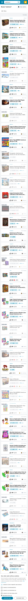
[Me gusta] (10, 27)
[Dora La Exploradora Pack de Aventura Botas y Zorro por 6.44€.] (14, 488)
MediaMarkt (12, 522)
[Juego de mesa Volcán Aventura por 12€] (14, 328)
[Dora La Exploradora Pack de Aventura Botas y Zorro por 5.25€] (14, 474)
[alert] (14, 587)
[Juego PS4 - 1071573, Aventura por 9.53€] (14, 527)
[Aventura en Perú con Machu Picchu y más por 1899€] (14, 235)
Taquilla (11, 363)
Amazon (11, 18)
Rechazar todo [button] (20, 598)
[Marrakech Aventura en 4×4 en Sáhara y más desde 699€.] (14, 541)
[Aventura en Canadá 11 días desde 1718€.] (14, 501)
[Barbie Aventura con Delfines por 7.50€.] (14, 341)
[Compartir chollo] (22, 2)
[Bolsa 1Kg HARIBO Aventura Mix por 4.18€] (14, 142)
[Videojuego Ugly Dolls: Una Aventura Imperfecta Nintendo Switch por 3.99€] (14, 408)
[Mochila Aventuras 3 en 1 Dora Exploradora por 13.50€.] (14, 434)
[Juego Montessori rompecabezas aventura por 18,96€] (14, 514)
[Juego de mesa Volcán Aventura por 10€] (14, 275)
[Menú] (2, 2)
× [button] (26, 575)
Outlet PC (11, 31)
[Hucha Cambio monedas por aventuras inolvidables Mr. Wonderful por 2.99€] (14, 448)
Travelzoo (11, 230)
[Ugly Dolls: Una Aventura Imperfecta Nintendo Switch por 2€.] (14, 62)
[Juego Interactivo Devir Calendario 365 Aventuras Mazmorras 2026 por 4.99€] (14, 195)
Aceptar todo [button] (7, 598)
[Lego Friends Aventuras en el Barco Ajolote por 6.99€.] (14, 302)
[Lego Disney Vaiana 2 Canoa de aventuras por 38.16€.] (14, 554)
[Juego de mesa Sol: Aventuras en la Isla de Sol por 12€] (14, 288)
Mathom (11, 44)
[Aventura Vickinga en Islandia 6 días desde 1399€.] (14, 116)
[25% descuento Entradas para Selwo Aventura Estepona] (14, 368)
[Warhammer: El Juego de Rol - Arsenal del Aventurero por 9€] (14, 222)
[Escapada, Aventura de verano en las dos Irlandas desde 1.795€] (14, 155)
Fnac (10, 270)
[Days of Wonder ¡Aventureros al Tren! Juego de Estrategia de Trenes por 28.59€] (14, 381)
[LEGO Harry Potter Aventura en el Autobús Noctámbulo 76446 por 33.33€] (14, 262)
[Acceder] (25, 2)
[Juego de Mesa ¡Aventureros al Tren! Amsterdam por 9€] (14, 129)
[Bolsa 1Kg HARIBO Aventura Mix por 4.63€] (14, 395)
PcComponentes (13, 57)
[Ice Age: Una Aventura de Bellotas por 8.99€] (14, 76)
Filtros (4, 11)
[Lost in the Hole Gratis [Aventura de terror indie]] (14, 209)
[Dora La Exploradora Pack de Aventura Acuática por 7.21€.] (14, 421)
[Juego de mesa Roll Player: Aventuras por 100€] (14, 102)
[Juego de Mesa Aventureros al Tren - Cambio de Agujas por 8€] (14, 89)
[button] (14, 595)
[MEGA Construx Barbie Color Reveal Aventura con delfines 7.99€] (14, 315)
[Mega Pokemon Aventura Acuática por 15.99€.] (14, 567)
